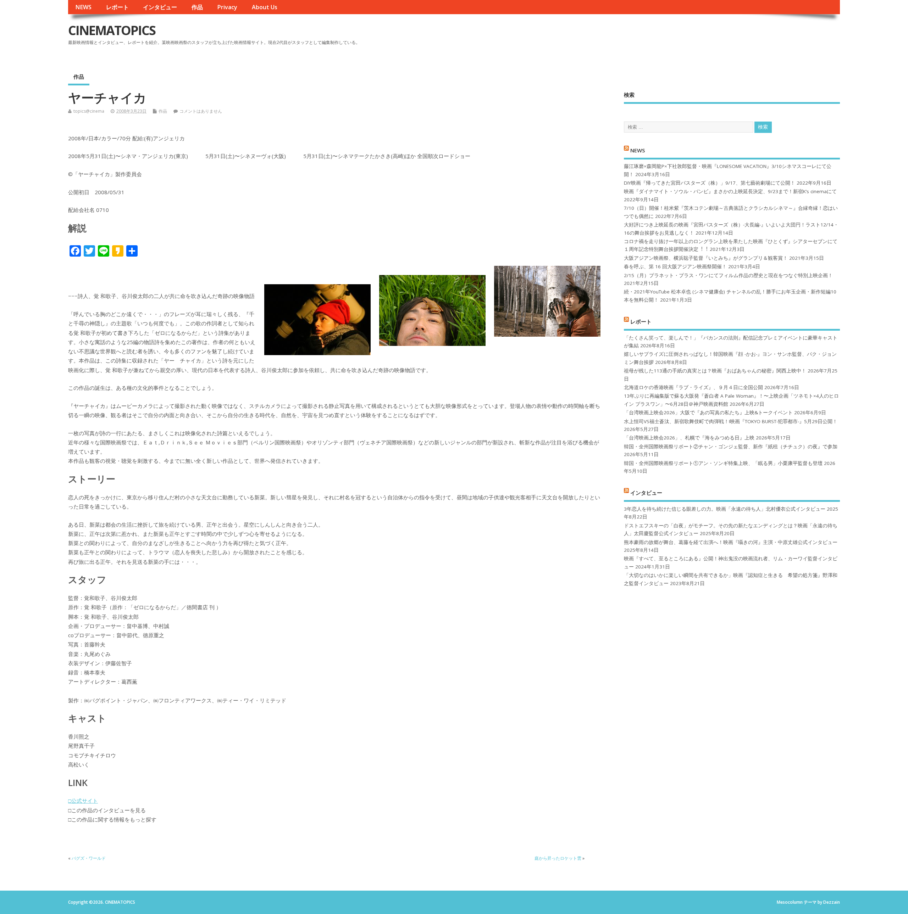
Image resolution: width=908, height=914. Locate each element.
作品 (197, 7)
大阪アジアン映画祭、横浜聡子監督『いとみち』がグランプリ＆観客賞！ (706, 258)
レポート (117, 7)
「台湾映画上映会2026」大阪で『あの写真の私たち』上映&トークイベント (708, 412)
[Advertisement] (705, 36)
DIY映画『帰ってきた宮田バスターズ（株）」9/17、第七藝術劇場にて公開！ (709, 183)
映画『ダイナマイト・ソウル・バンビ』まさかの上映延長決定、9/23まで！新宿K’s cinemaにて (730, 191)
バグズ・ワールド (89, 858)
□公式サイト (83, 800)
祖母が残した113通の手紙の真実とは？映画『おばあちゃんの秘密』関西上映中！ (715, 371)
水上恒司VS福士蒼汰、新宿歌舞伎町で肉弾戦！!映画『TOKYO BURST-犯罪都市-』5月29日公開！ (730, 421)
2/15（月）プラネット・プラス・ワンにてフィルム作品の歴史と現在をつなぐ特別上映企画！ (728, 275)
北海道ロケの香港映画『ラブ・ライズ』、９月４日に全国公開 (693, 387)
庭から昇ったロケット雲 (558, 858)
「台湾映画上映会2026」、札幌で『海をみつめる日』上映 (689, 437)
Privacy (227, 7)
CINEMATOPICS (111, 30)
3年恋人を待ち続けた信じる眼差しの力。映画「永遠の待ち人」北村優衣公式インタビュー (724, 509)
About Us (264, 7)
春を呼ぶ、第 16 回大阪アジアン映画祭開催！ (675, 266)
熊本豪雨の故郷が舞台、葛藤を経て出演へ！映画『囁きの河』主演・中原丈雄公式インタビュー (730, 542)
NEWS (83, 7)
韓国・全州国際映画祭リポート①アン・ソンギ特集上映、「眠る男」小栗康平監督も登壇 (723, 463)
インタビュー (160, 7)
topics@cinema (88, 111)
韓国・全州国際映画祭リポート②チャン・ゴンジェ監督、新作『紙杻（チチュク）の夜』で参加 (730, 446)
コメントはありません (200, 111)
